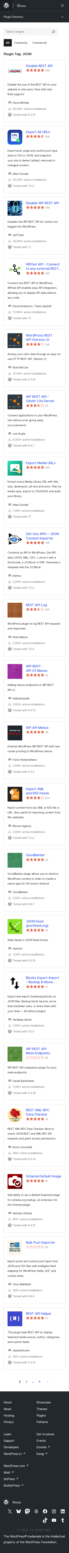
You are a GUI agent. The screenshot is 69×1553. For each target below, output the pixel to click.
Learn (7, 1434)
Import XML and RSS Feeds (37, 791)
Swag (42, 1454)
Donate (43, 1447)
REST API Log (36, 605)
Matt (9, 1472)
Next (47, 1381)
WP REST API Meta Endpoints (38, 1051)
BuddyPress (14, 1485)
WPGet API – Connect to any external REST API (43, 266)
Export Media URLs (41, 463)
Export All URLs (38, 132)
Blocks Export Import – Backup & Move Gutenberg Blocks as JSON (42, 980)
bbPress (11, 1479)
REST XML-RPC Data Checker (37, 1112)
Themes (41, 1409)
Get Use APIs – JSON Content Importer (42, 536)
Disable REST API (39, 66)
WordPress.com (16, 1466)
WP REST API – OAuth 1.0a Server (40, 399)
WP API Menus (37, 728)
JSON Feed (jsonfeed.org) (37, 923)
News (7, 1409)
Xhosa (16, 1502)
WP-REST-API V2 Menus (36, 668)
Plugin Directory (13, 16)
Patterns (42, 1422)
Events (41, 1440)
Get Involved (45, 1434)
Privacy (9, 1422)
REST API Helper (38, 1313)
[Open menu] (63, 5)
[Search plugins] (53, 31)
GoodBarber (35, 855)
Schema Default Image (43, 1176)
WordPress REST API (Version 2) (39, 337)
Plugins (41, 1415)
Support (9, 1440)
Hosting (9, 1415)
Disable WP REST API (42, 203)
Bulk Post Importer (40, 1242)
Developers (11, 1447)
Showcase (43, 1402)
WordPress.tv (15, 1454)
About (8, 1402)
